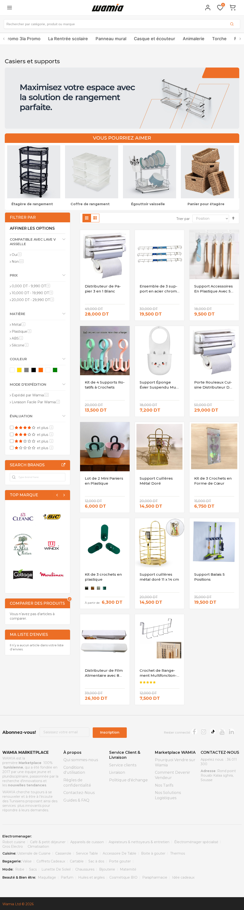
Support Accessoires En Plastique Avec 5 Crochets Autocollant (214, 291)
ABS (17, 338)
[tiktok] (213, 732)
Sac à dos (96, 861)
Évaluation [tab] (21, 416)
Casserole (63, 853)
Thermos (177, 853)
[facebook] (194, 732)
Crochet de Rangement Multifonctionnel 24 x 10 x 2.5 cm (158, 675)
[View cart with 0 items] (232, 7)
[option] (86, 588)
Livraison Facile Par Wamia (36, 402)
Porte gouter (120, 861)
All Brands (63, 465)
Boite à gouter (153, 853)
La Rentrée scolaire (68, 38)
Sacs (33, 869)
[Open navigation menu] (9, 7)
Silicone (20, 345)
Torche (219, 38)
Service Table (87, 853)
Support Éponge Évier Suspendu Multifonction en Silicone (159, 387)
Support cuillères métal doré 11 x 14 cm (159, 576)
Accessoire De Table (119, 853)
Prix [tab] (14, 275)
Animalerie (193, 38)
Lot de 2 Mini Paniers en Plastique (104, 480)
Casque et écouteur (154, 38)
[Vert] (56, 371)
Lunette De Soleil (56, 869)
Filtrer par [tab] (23, 217)
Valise (27, 861)
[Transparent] (49, 371)
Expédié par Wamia (30, 395)
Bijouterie (107, 869)
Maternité (128, 869)
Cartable (77, 861)
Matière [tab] (17, 314)
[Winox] (52, 545)
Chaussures (84, 869)
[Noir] (34, 371)
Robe (19, 869)
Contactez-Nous (79, 792)
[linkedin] (231, 732)
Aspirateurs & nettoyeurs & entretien (139, 842)
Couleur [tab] (18, 359)
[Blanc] (13, 371)
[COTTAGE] (23, 574)
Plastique (21, 331)
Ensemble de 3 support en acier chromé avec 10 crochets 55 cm (159, 293)
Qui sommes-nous (80, 760)
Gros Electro (12, 846)
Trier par (183, 218)
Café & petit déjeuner (48, 842)
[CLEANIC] (23, 517)
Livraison (117, 772)
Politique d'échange (128, 780)
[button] (122, 24)
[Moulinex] (52, 574)
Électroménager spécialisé (196, 842)
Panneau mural (111, 38)
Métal (18, 324)
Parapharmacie (154, 877)
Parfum (67, 877)
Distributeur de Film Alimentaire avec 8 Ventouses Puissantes (104, 677)
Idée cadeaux (183, 877)
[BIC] (52, 517)
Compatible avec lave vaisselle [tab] (33, 241)
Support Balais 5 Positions (209, 576)
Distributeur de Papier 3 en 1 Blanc (103, 288)
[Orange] (41, 371)
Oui (16, 255)
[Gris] (27, 371)
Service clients (122, 765)
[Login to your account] (208, 7)
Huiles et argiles (91, 877)
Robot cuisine (13, 842)
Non (18, 261)
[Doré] (20, 371)
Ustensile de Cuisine (34, 853)
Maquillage (47, 877)
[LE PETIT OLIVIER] (23, 545)
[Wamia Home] (107, 7)
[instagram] (204, 732)
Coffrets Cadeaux (50, 861)
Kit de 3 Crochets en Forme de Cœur (213, 480)
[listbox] (97, 588)
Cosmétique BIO (123, 877)
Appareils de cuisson (87, 842)
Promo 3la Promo (23, 38)
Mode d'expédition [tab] (28, 384)
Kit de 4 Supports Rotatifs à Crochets (105, 384)
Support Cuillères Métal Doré (156, 480)
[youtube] (222, 732)
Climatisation (38, 846)
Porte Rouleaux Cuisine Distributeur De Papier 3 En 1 (213, 387)
